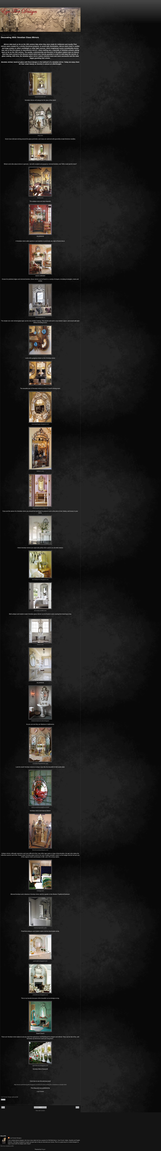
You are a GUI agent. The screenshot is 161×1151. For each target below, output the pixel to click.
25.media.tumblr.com (40, 610)
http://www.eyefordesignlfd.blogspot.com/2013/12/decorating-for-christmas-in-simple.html (40, 1084)
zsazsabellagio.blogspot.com (40, 424)
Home (40, 1107)
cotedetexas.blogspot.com (40, 995)
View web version (40, 1110)
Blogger (43, 1149)
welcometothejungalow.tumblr (40, 807)
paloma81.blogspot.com (40, 961)
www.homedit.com (40, 96)
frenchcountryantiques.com (40, 850)
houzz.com (40, 644)
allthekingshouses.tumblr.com (40, 508)
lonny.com (40, 198)
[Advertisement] (40, 5)
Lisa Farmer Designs (15, 1138)
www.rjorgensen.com (40, 927)
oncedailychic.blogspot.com (40, 579)
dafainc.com (40, 471)
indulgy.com (40, 890)
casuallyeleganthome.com (40, 763)
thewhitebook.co (40, 317)
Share (3, 1099)
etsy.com (40, 135)
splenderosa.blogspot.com (40, 1065)
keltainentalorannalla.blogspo (40, 721)
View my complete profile (7, 1146)
